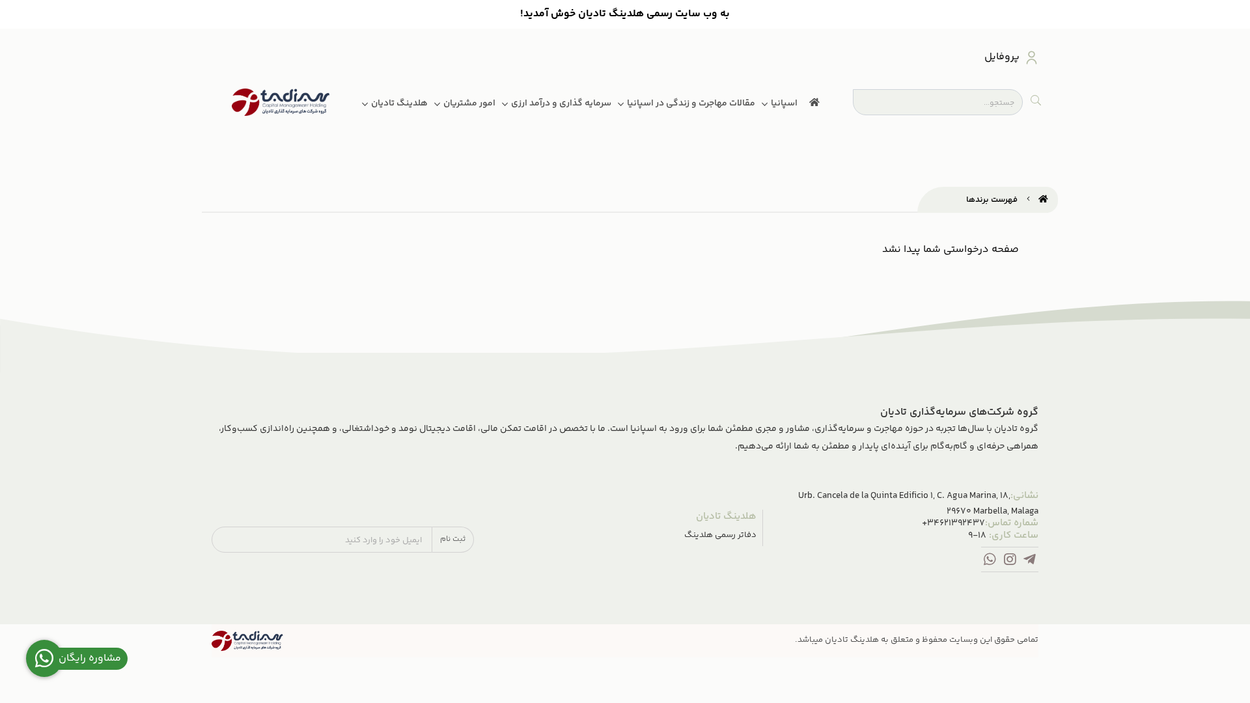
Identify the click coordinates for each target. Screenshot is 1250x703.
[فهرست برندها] (247, 641)
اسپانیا (784, 103)
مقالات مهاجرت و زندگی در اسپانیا (691, 103)
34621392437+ (953, 524)
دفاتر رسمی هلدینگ (720, 535)
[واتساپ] (990, 562)
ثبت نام (452, 539)
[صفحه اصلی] (1043, 199)
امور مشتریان (469, 103)
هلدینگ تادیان (399, 103)
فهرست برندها (992, 199)
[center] (1036, 102)
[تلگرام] (1029, 562)
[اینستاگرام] (1010, 562)
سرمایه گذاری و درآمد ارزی (561, 103)
